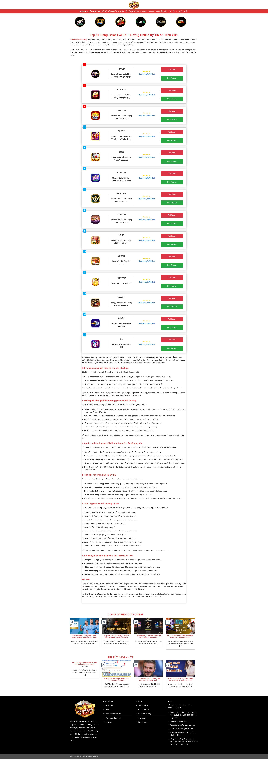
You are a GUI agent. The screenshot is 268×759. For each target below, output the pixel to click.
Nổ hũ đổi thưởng (110, 11)
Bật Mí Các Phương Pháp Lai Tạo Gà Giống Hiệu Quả (181, 679)
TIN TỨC (171, 11)
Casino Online (147, 11)
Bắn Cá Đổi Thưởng (129, 11)
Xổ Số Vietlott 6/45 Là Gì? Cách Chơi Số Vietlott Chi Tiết (117, 679)
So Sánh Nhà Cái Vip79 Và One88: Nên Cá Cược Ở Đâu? (118, 636)
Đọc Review (172, 78)
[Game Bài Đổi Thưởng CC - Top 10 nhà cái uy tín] (134, 4)
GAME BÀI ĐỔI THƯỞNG (90, 11)
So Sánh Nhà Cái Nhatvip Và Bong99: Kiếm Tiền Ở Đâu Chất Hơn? (86, 636)
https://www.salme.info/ (186, 725)
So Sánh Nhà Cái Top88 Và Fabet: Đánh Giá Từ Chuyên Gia (181, 636)
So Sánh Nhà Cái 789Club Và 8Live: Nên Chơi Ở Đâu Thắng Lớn (150, 636)
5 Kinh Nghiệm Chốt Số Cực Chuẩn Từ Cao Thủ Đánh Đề (149, 679)
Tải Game (172, 69)
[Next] (190, 24)
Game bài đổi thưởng (79, 721)
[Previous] (78, 24)
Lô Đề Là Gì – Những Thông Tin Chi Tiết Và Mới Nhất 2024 (85, 679)
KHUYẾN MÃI (161, 11)
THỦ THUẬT (183, 11)
